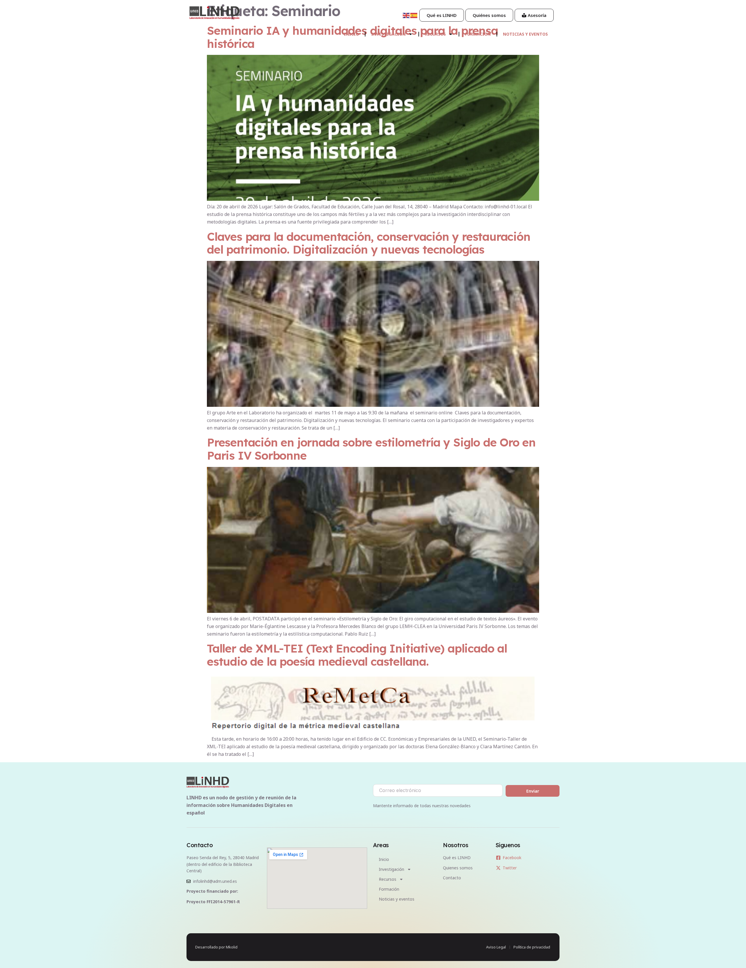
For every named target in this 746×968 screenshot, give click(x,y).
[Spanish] (414, 15)
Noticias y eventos (525, 34)
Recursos (435, 34)
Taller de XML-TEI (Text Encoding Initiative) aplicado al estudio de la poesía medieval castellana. (357, 655)
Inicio (351, 34)
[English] (406, 15)
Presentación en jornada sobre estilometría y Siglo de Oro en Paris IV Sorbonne (371, 449)
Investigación (388, 34)
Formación (478, 34)
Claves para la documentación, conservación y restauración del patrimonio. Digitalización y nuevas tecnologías (368, 243)
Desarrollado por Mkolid (216, 947)
